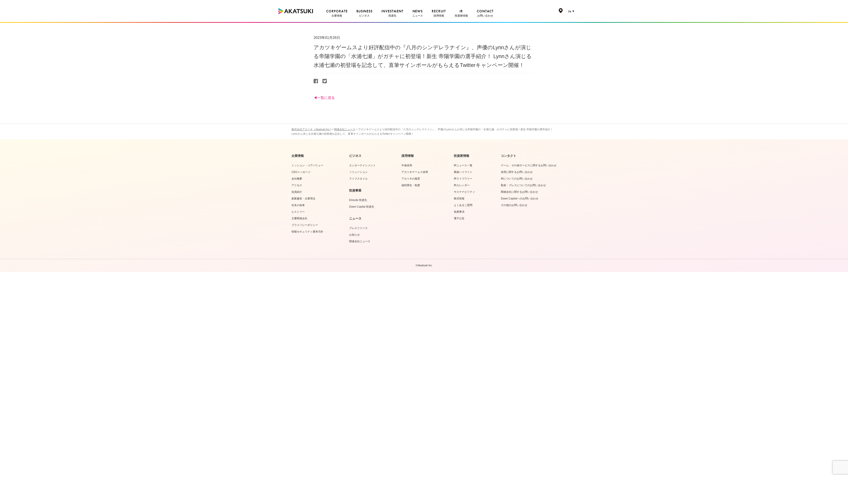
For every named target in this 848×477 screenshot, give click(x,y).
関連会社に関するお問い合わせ (519, 191)
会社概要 (297, 178)
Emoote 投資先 (358, 200)
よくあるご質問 (463, 205)
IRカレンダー (462, 185)
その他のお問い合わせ (514, 205)
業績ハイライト (463, 172)
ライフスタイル (358, 178)
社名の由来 (298, 205)
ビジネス (355, 155)
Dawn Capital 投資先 (361, 206)
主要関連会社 (299, 218)
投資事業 (355, 190)
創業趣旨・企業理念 (303, 198)
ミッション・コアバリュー (307, 165)
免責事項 (459, 211)
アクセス (297, 185)
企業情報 (298, 155)
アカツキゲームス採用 (414, 172)
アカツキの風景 (410, 178)
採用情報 (407, 155)
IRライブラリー (463, 178)
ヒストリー (298, 211)
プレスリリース (358, 228)
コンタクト (508, 155)
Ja (569, 11)
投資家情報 (461, 155)
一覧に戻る (326, 98)
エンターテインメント (362, 165)
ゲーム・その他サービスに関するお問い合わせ (528, 165)
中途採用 (406, 165)
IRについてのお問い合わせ (517, 178)
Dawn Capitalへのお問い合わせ (519, 198)
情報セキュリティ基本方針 (307, 231)
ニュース (355, 218)
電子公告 (459, 218)
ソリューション (358, 172)
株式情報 (459, 198)
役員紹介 (297, 191)
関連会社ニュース (359, 241)
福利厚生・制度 (410, 185)
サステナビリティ (464, 191)
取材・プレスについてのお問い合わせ (523, 185)
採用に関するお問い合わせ (517, 172)
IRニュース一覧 (463, 165)
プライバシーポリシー (305, 225)
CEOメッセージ (301, 172)
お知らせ (354, 234)
